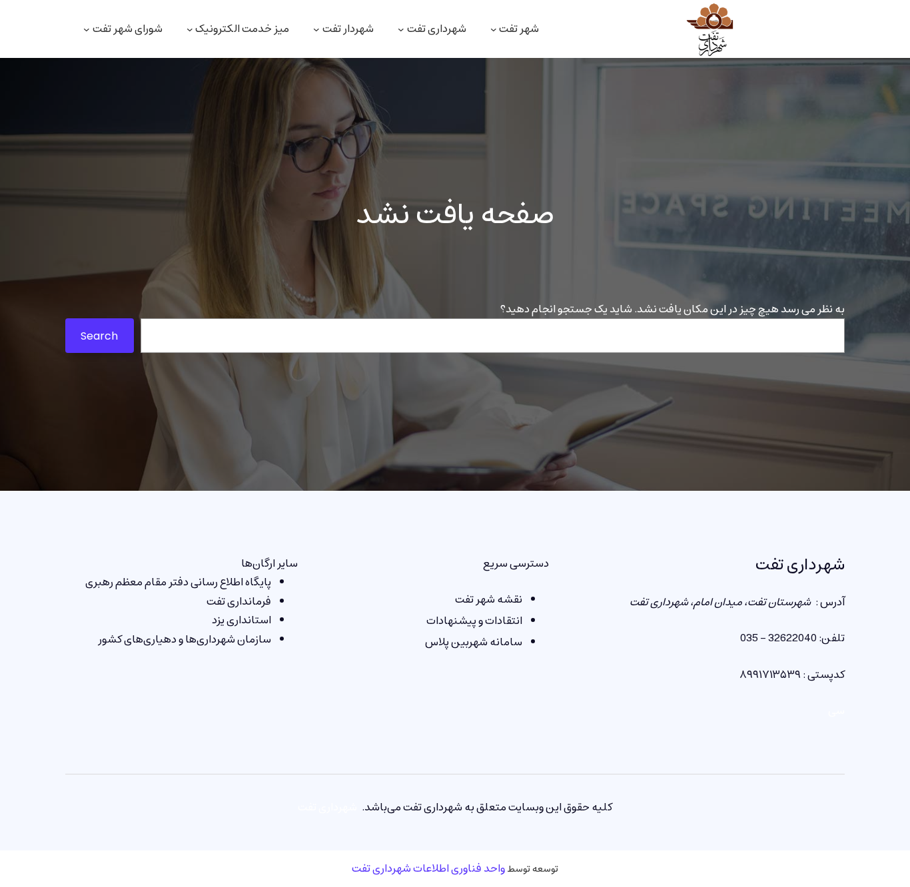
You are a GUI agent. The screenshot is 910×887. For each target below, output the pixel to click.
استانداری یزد (241, 620)
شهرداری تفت (800, 565)
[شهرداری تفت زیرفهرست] (401, 29)
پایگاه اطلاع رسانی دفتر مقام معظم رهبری (178, 582)
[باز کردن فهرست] (86, 29)
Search (99, 336)
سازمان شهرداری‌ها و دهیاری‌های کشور (184, 639)
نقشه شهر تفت (488, 599)
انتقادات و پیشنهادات (474, 620)
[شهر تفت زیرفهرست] (493, 29)
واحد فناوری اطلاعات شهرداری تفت (428, 868)
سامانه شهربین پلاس (473, 642)
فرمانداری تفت (239, 601)
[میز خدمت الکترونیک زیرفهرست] (190, 29)
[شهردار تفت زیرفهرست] (316, 29)
